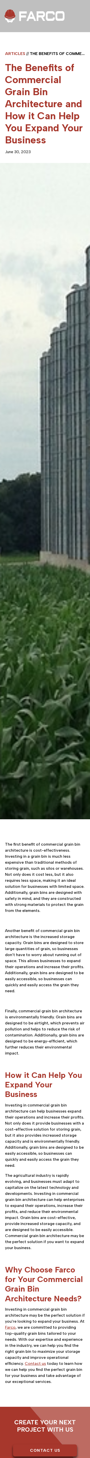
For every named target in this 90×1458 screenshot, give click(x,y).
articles (15, 53)
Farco (10, 1327)
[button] (82, 38)
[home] (34, 16)
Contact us (35, 1363)
